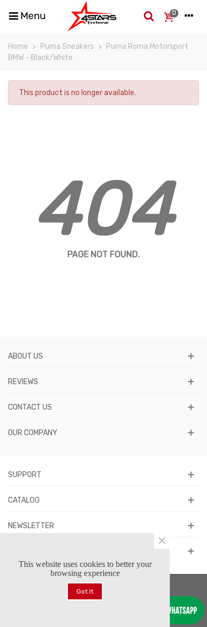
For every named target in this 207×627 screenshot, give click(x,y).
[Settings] (189, 16)
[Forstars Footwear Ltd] (92, 16)
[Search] (149, 16)
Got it (84, 591)
